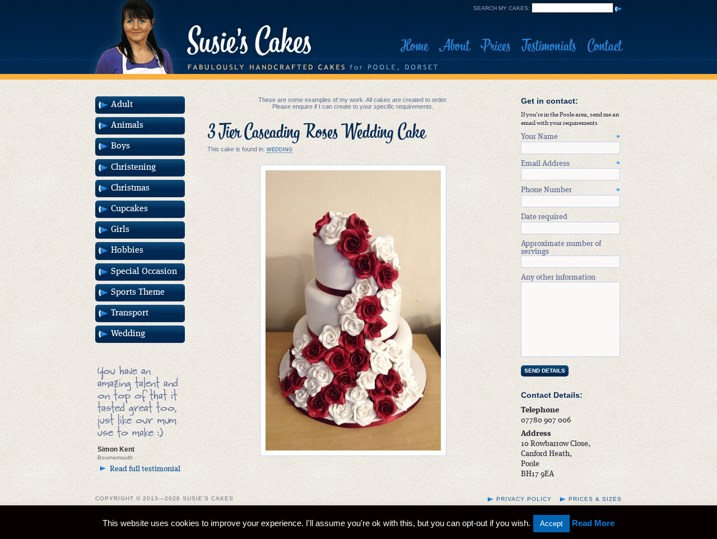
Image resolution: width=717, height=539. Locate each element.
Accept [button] (551, 523)
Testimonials (549, 46)
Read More (593, 523)
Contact (604, 46)
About (454, 46)
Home (414, 46)
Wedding (279, 149)
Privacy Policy (524, 499)
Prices (495, 46)
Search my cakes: (501, 8)
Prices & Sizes (595, 499)
